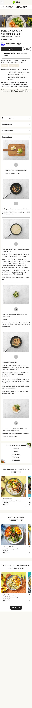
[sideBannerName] (16, 104)
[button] (16, 124)
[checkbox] (1, 39)
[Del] (29, 49)
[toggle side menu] (2, 2)
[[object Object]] (25, 49)
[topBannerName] (16, 12)
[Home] (2, 7)
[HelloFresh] (16, 2)
